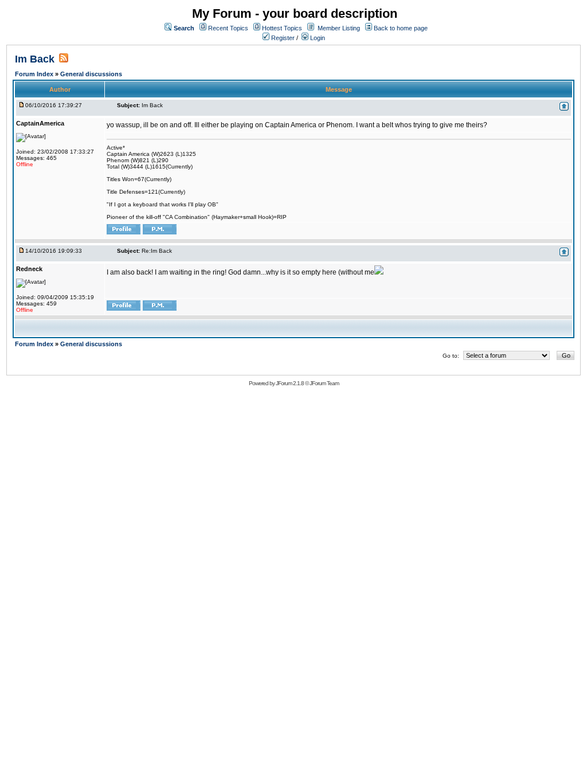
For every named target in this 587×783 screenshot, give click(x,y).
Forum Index (35, 74)
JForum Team (324, 383)
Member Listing (339, 28)
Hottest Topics (282, 28)
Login (316, 37)
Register (282, 37)
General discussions (91, 74)
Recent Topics (228, 28)
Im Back (34, 59)
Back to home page (401, 28)
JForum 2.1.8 (290, 383)
